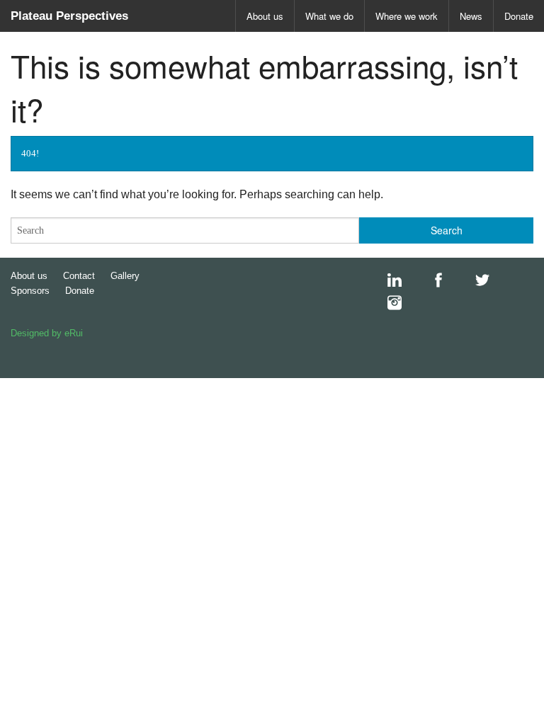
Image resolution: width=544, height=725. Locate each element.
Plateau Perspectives (69, 16)
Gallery (125, 275)
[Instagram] (387, 303)
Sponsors (30, 290)
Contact (79, 275)
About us (264, 16)
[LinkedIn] (387, 280)
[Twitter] (475, 280)
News (471, 16)
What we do (329, 16)
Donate (518, 16)
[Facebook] (431, 280)
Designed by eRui (47, 333)
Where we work (406, 16)
